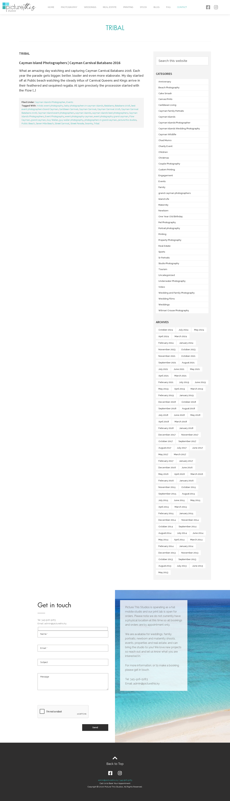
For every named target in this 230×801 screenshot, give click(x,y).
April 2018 (163, 421)
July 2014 (182, 533)
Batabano (109, 105)
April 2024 (163, 336)
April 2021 (163, 375)
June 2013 (197, 566)
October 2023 (188, 349)
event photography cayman (79, 116)
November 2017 (189, 434)
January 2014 (186, 546)
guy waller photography (71, 120)
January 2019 (186, 395)
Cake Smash (165, 93)
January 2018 (186, 428)
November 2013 (189, 552)
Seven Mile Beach (45, 123)
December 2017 (167, 434)
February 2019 (166, 395)
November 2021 (166, 356)
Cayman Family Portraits (171, 111)
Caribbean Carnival (68, 109)
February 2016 (166, 480)
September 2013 (187, 559)
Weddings (90, 7)
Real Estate (110, 7)
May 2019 (163, 389)
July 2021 (163, 369)
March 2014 (196, 539)
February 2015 (166, 513)
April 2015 (163, 507)
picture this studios (127, 120)
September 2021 (167, 362)
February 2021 (165, 382)
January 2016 (186, 480)
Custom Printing (166, 169)
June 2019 (200, 382)
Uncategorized (166, 275)
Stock (143, 7)
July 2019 (184, 382)
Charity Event (165, 146)
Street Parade (77, 123)
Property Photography (169, 240)
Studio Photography (168, 263)
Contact (182, 7)
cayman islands (83, 113)
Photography (69, 7)
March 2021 (180, 375)
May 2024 (199, 330)
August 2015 (188, 493)
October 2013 (165, 559)
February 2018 (166, 428)
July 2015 (163, 500)
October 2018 (189, 402)
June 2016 (187, 467)
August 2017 (164, 448)
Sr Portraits (164, 257)
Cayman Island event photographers (56, 113)
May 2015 (195, 500)
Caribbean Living (167, 105)
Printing (128, 7)
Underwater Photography (172, 281)
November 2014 (190, 520)
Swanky (89, 123)
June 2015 (179, 500)
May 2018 (195, 415)
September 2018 (167, 408)
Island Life (163, 199)
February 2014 (166, 546)
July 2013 (182, 566)
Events (69, 102)
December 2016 (167, 467)
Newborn (163, 210)
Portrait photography (169, 228)
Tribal (97, 123)
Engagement (165, 175)
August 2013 (164, 566)
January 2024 (186, 343)
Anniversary (164, 81)
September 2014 (187, 526)
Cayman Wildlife (167, 134)
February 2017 (165, 461)
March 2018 (181, 421)
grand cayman (38, 120)
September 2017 (187, 441)
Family (161, 187)
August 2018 (188, 408)
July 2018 (163, 415)
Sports (161, 252)
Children (163, 152)
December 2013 (167, 552)
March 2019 (197, 389)
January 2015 (186, 513)
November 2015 (167, 487)
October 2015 (188, 487)
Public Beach (28, 123)
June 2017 (197, 448)
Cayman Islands (166, 117)
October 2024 (165, 330)
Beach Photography (168, 87)
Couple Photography (169, 163)
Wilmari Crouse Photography (173, 310)
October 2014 (165, 526)
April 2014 (179, 539)
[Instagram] (216, 7)
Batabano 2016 (122, 105)
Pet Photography (167, 222)
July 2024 (183, 330)
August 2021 (188, 362)
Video (161, 287)
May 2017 (163, 454)
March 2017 (180, 454)
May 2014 (163, 539)
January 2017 (186, 461)
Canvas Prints (165, 99)
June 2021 (179, 369)
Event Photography (54, 116)
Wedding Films (166, 298)
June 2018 (179, 415)
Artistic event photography (50, 105)
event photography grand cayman (111, 116)
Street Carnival (62, 123)
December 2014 (167, 520)
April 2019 (179, 389)
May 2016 (163, 474)
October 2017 (165, 441)
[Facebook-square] (208, 7)
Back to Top (115, 764)
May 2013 (163, 572)
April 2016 (179, 474)
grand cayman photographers (174, 193)
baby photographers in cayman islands (83, 105)
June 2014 (198, 533)
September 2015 (167, 493)
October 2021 (188, 356)
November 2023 (166, 349)
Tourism (162, 269)
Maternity (163, 205)
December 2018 (167, 402)
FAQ (168, 7)
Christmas (163, 158)
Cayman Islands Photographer (50, 102)
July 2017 (182, 448)
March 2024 (181, 336)
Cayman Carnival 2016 (108, 109)
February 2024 (166, 343)
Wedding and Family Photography (176, 293)
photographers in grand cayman (100, 120)
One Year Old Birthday (170, 216)
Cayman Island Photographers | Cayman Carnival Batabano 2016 (69, 62)
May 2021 (195, 369)
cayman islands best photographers (110, 113)
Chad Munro (164, 140)
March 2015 (181, 507)
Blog (156, 7)
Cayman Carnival (87, 109)
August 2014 (164, 533)
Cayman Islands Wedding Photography (179, 128)
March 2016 (197, 474)
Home (51, 7)
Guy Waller (52, 120)
